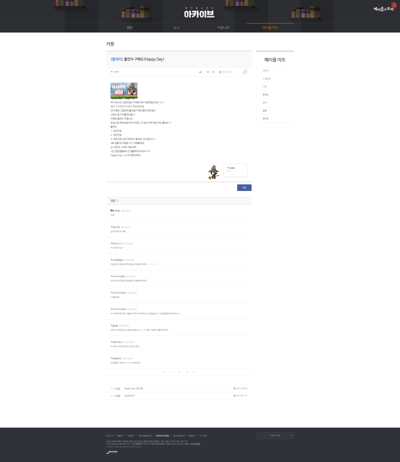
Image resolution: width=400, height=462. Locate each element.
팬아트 (266, 118)
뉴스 (177, 28)
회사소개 (109, 436)
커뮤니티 (223, 28)
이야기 (266, 70)
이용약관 (131, 436)
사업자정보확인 (195, 444)
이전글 (117, 388)
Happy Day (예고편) (133, 388)
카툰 (265, 86)
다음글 (117, 396)
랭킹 (130, 28)
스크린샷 (266, 78)
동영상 (266, 94)
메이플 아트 (270, 28)
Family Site (275, 435)
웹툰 (265, 110)
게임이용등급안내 (145, 436)
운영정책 (192, 436)
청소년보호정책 (179, 436)
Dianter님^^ (129, 395)
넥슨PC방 (203, 436)
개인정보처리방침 (162, 436)
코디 (265, 102)
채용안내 (120, 436)
